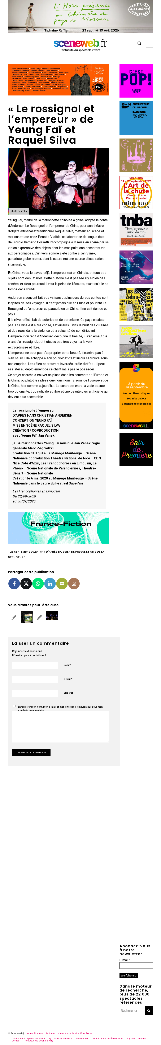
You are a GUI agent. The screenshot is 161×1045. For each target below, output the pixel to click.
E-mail (68, 678)
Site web (69, 693)
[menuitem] (137, 44)
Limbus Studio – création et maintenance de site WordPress (58, 1033)
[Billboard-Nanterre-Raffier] (80, 32)
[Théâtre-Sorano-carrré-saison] (136, 96)
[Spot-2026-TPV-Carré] (136, 134)
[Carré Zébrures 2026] (136, 320)
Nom (67, 664)
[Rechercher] (137, 44)
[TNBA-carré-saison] (136, 245)
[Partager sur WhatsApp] (38, 583)
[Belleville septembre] (58, 542)
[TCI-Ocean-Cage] (136, 283)
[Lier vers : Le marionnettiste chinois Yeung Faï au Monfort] (39, 617)
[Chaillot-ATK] (136, 357)
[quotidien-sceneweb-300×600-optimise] (136, 428)
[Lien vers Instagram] (74, 583)
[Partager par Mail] (62, 583)
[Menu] (147, 44)
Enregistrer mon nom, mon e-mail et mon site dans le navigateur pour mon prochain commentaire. (60, 709)
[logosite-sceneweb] (80, 44)
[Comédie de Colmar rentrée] (136, 171)
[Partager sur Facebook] (14, 583)
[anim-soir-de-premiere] (136, 465)
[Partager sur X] (26, 583)
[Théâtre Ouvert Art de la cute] (136, 208)
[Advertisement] (136, 533)
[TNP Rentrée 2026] (58, 94)
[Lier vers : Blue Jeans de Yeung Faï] (14, 617)
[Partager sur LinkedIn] (50, 583)
